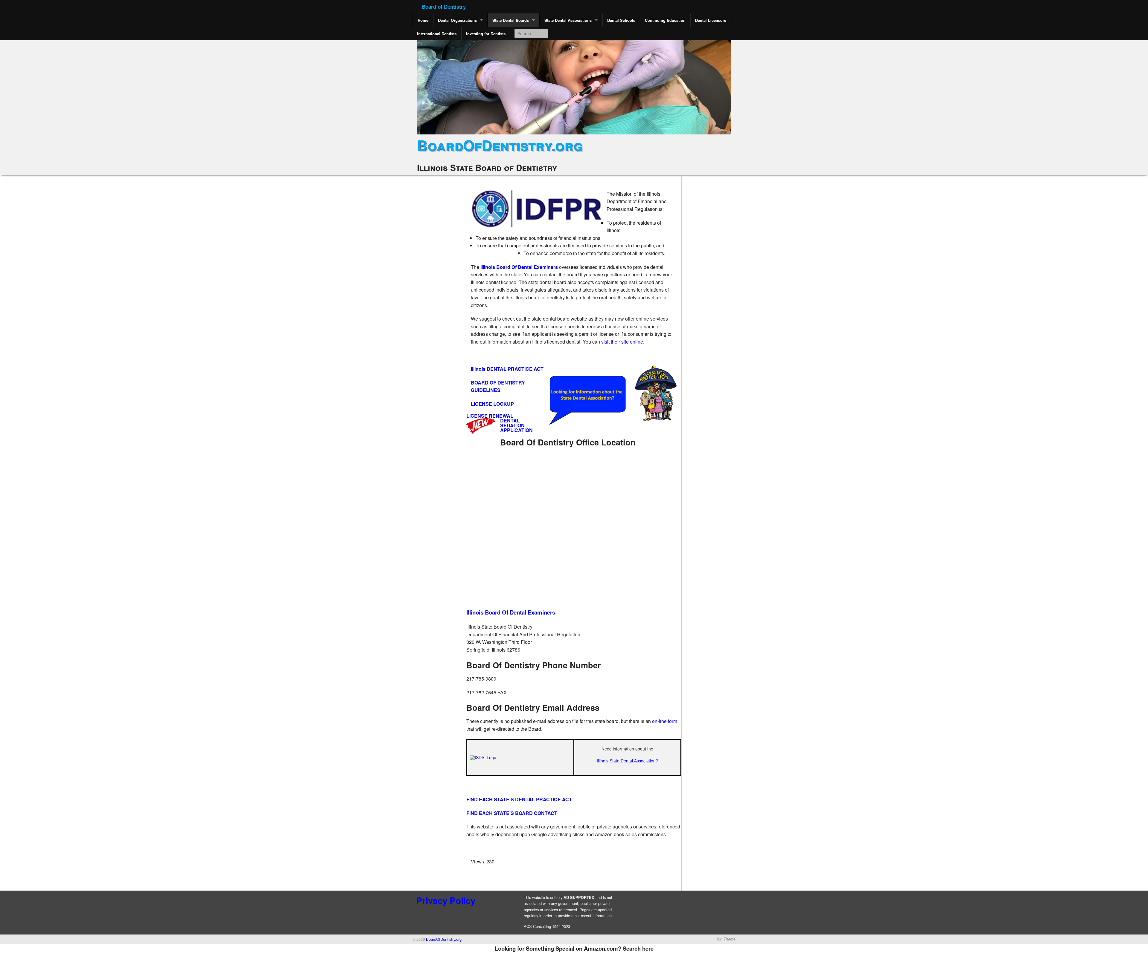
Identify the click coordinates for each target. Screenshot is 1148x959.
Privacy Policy (445, 900)
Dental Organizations (457, 20)
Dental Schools (621, 20)
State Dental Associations (568, 20)
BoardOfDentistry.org (500, 145)
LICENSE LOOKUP (492, 403)
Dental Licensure (710, 20)
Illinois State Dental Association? (627, 761)
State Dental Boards (510, 20)
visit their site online (622, 341)
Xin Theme (726, 939)
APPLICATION (516, 430)
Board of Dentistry (444, 6)
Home (423, 20)
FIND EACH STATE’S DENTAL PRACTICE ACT (519, 799)
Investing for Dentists (486, 33)
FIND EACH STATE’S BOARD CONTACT (511, 813)
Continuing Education (665, 20)
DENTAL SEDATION (512, 423)
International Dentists (437, 33)
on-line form (664, 721)
